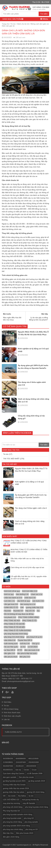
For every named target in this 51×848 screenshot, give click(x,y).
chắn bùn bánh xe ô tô (13, 598)
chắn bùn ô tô (30, 598)
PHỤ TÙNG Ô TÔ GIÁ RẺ (14, 624)
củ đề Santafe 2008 (34, 773)
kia (38, 611)
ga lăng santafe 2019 (36, 781)
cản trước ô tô (38, 601)
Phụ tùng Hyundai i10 (11, 811)
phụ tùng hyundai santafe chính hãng (17, 814)
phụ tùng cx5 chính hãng (12, 807)
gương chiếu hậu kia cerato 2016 (16, 788)
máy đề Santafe (29, 803)
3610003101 (8, 770)
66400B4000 (21, 758)
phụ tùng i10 (29, 818)
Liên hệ (7, 719)
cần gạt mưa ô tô (11, 604)
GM (22, 607)
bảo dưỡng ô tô (22, 594)
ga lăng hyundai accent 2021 (14, 781)
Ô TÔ (20, 650)
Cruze (34, 770)
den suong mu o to (27, 604)
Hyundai (7, 611)
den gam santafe (9, 777)
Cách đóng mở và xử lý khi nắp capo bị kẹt (27, 567)
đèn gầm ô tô (9, 653)
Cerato (26, 770)
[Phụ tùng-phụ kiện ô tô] (16, 7)
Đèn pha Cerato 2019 (24, 833)
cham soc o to (36, 594)
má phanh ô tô (10, 617)
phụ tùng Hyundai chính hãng (15, 634)
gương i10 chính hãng (35, 792)
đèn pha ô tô (25, 657)
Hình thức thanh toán (12, 712)
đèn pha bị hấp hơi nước (27, 653)
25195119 (20, 766)
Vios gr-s (35, 643)
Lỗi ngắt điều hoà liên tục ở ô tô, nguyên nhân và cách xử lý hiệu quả (29, 577)
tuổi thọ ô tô (24, 643)
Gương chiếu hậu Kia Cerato (14, 785)
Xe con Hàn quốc (11, 647)
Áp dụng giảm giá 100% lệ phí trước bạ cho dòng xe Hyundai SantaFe (33, 366)
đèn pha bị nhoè (10, 657)
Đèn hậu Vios (8, 833)
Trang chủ (5, 24)
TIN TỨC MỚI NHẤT (11, 459)
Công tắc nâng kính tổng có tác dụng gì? (31, 417)
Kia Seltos (22, 796)
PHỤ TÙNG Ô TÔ (29, 620)
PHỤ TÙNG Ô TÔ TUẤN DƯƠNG (17, 630)
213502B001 (8, 762)
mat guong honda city (30, 800)
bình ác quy (8, 594)
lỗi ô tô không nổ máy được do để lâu (19, 614)
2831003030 (31, 766)
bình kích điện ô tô (29, 591)
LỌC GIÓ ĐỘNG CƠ (11, 800)
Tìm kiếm (44, 14)
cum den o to (9, 601)
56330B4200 (8, 758)
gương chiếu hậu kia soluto (13, 792)
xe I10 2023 (32, 647)
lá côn (31, 796)
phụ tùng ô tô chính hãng (14, 637)
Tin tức (13, 24)
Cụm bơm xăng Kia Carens (13, 773)
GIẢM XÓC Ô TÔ (11, 607)
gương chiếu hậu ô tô (34, 607)
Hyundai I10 (18, 611)
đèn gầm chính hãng (11, 837)
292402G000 (33, 762)
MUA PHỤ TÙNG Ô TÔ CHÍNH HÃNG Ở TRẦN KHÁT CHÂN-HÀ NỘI (29, 551)
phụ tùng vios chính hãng (13, 829)
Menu (45, 19)
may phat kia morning (11, 803)
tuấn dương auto (10, 643)
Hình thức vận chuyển (12, 716)
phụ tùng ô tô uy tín (34, 637)
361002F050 (8, 766)
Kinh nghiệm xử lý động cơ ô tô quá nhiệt (33, 350)
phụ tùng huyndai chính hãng (36, 807)
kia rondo (11, 796)
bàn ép (18, 770)
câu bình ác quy (23, 601)
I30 (4, 796)
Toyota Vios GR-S (25, 640)
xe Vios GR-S (9, 650)
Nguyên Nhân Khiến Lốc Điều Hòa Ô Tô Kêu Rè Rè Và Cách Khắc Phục (33, 333)
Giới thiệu (7, 702)
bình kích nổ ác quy (12, 591)
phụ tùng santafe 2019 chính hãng (16, 826)
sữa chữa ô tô (9, 640)
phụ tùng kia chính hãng (12, 822)
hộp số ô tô (30, 611)
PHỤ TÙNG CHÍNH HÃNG (28, 617)
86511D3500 (33, 758)
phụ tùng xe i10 (32, 829)
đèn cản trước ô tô (32, 650)
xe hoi (23, 647)
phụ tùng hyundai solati (12, 818)
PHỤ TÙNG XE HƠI (12, 620)
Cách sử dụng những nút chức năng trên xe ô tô (33, 400)
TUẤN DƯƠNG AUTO (13, 732)
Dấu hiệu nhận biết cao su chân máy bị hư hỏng (27, 559)
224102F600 (21, 762)
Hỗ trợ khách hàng (11, 709)
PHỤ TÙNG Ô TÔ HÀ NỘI (14, 627)
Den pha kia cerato (26, 777)
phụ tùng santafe (31, 822)
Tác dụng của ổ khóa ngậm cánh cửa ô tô (32, 383)
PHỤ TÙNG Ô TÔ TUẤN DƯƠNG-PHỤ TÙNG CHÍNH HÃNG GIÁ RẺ (29, 542)
